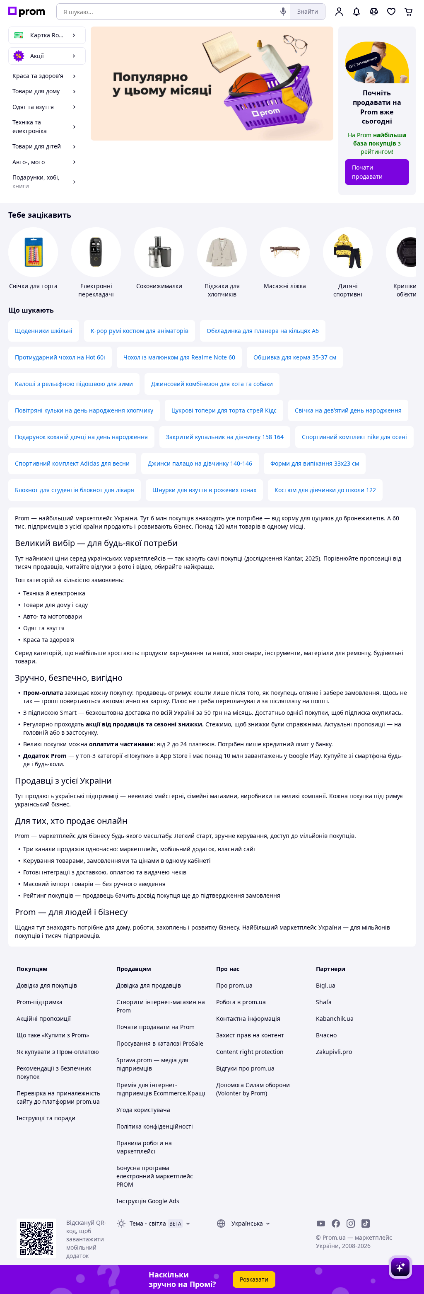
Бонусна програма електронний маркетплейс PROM (154, 1176)
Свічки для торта (33, 286)
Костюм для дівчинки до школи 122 (325, 490)
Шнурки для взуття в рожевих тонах (204, 490)
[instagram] (351, 1223)
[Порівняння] (374, 12)
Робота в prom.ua (241, 1002)
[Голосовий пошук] (283, 11)
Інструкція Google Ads (147, 1201)
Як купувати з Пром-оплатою (58, 1052)
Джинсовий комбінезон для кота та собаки (212, 384)
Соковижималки (159, 286)
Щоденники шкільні (43, 331)
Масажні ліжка (285, 286)
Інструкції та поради (46, 1118)
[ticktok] (366, 1223)
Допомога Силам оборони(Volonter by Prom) (253, 1089)
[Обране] (391, 12)
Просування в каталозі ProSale (159, 1043)
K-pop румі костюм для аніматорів (139, 331)
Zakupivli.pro (334, 1052)
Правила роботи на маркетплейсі (144, 1147)
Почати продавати (367, 171)
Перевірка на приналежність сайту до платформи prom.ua (58, 1097)
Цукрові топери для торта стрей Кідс (224, 410)
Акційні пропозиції (44, 1018)
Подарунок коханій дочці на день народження (81, 437)
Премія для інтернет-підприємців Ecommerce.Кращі (160, 1089)
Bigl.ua (325, 985)
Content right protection (250, 1052)
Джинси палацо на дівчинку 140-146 (200, 463)
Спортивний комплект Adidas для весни (72, 463)
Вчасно (326, 1035)
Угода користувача (143, 1110)
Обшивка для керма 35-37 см (294, 357)
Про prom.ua (234, 985)
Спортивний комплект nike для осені (354, 437)
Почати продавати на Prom (155, 1027)
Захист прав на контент (250, 1035)
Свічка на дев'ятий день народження (348, 410)
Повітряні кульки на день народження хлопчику (84, 410)
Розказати (254, 1279)
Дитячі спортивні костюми (347, 294)
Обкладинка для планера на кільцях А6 (263, 331)
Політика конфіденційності (154, 1126)
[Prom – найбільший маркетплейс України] (26, 12)
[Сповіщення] (356, 12)
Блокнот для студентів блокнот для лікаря (74, 490)
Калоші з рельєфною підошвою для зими (74, 384)
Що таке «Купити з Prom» (53, 1035)
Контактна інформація (248, 1018)
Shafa (324, 1002)
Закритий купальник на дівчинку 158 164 (225, 437)
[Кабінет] (339, 12)
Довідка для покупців (47, 985)
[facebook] (336, 1223)
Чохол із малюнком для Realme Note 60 (179, 357)
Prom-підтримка (40, 1002)
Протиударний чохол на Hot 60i (60, 357)
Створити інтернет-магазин (156, 1002)
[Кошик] (409, 12)
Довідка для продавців (148, 985)
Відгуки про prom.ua (245, 1068)
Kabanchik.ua (335, 1018)
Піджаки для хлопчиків (222, 290)
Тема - (148, 1223)
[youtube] (321, 1223)
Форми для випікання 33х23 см (314, 463)
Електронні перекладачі (96, 290)
